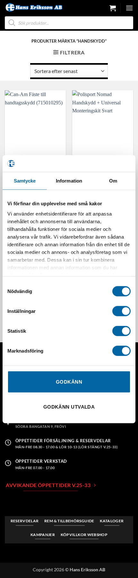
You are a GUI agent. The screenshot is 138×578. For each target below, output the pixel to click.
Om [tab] (113, 180)
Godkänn (69, 382)
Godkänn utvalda (69, 406)
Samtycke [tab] (25, 180)
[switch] (121, 311)
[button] (112, 8)
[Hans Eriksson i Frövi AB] (34, 7)
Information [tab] (69, 180)
